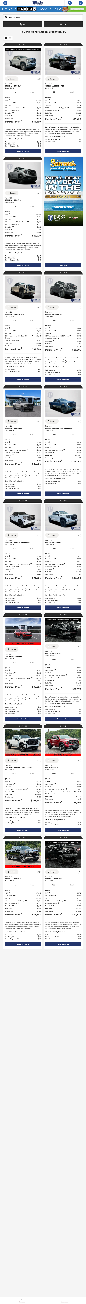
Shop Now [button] (63, 265)
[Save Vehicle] (39, 79)
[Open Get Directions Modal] (80, 3)
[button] (23, 151)
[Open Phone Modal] (69, 3)
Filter (65, 24)
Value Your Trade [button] (23, 151)
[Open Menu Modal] (5, 3)
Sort (24, 24)
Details (32, 92)
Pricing (14, 92)
